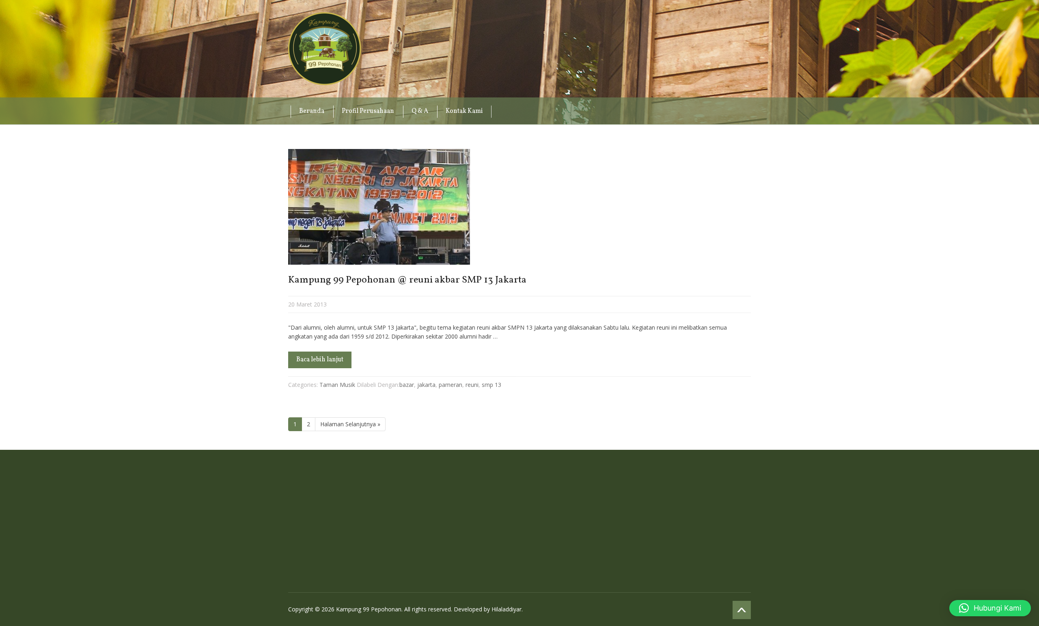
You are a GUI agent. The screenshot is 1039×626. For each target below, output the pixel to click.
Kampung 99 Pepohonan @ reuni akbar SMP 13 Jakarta (407, 280)
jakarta (426, 385)
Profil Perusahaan (368, 111)
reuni (472, 385)
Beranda (311, 111)
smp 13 (491, 385)
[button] (990, 608)
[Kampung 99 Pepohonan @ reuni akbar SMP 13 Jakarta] (519, 207)
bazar (406, 385)
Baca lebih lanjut (319, 359)
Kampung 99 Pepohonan (324, 48)
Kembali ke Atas (742, 610)
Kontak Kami (464, 111)
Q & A (420, 111)
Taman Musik (337, 385)
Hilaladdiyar (506, 609)
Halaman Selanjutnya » (350, 424)
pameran (450, 385)
